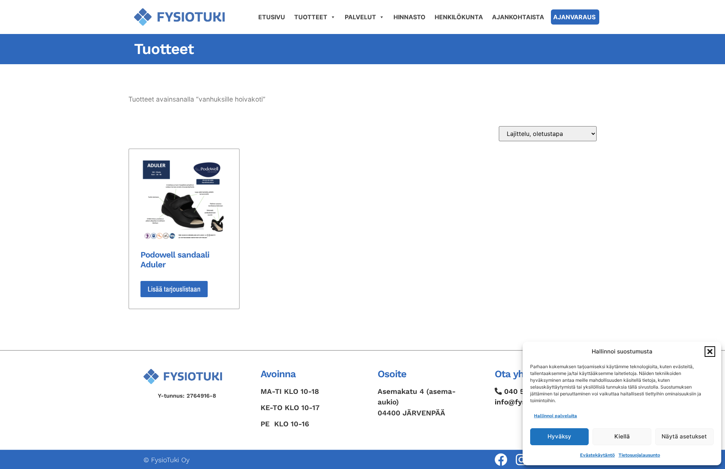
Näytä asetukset (684, 436)
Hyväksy (559, 436)
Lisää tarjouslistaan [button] (174, 289)
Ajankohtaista (518, 17)
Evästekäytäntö (597, 455)
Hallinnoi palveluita (555, 415)
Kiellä (622, 436)
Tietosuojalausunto (639, 455)
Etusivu (271, 17)
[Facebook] (501, 459)
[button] (710, 351)
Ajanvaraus (574, 17)
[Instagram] (521, 459)
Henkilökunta (459, 17)
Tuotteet (310, 17)
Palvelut (360, 17)
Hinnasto (409, 17)
